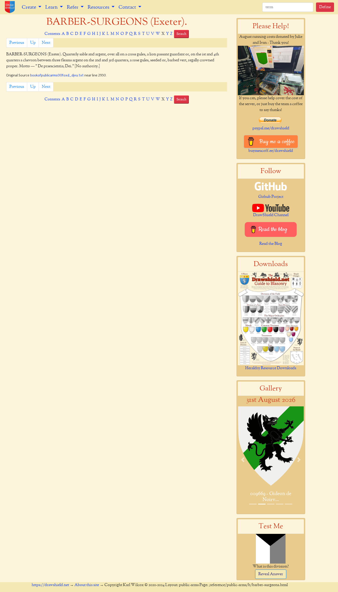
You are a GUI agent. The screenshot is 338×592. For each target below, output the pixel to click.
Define (325, 7)
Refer (73, 7)
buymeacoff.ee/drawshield (270, 151)
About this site (86, 585)
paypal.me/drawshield (270, 128)
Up (33, 43)
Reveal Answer (270, 574)
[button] (243, 459)
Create (29, 7)
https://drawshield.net (50, 585)
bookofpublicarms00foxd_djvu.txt (57, 75)
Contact (128, 7)
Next (46, 43)
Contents (52, 34)
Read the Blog (270, 244)
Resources (99, 7)
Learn (52, 7)
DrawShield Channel (271, 215)
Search (181, 34)
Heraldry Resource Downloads (270, 368)
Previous (16, 43)
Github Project (270, 197)
